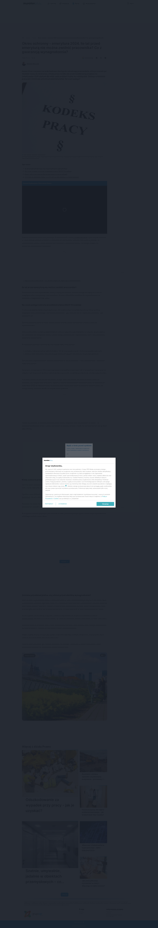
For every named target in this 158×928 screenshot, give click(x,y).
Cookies (56, 498)
